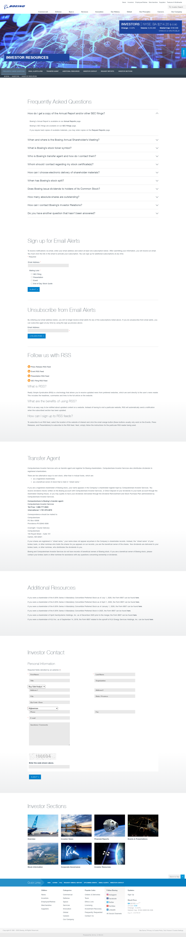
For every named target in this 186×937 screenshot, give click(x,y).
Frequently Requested (93, 912)
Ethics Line (89, 902)
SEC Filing (37, 274)
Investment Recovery (93, 909)
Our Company (176, 12)
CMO (49, 882)
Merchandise (153, 2)
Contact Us (89, 916)
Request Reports (107, 71)
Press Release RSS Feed (40, 367)
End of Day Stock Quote (42, 284)
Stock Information (35, 867)
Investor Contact (90, 71)
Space (71, 12)
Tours (87, 898)
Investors (131, 2)
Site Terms (142, 930)
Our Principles (144, 12)
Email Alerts (104, 882)
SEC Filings (66, 126)
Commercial (43, 12)
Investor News (67, 839)
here (137, 598)
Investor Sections (125, 71)
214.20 (164, 24)
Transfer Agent (52, 71)
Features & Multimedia (174, 2)
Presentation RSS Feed (39, 376)
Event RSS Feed (37, 371)
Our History (115, 12)
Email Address (33, 262)
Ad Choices (168, 930)
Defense (58, 12)
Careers (161, 12)
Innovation (99, 12)
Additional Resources (70, 71)
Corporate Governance (70, 867)
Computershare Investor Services (41, 504)
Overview (31, 839)
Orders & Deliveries (92, 894)
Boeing (6, 76)
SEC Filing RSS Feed (38, 381)
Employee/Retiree (141, 2)
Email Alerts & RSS (35, 71)
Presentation (38, 277)
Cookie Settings (178, 930)
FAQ (60, 882)
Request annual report (73, 882)
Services (84, 12)
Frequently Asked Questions (14, 71)
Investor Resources (102, 867)
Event (35, 280)
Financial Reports (101, 839)
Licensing (88, 905)
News (124, 2)
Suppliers (162, 2)
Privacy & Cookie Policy (155, 930)
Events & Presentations (137, 839)
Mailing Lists (34, 270)
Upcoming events (90, 882)
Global (129, 12)
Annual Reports (70, 121)
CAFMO (54, 882)
